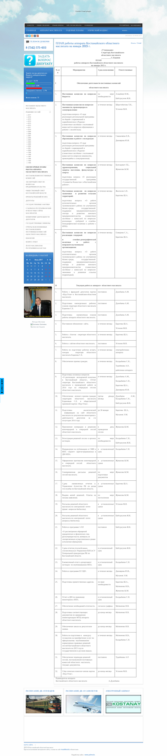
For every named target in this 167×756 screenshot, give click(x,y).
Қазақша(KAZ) (136, 25)
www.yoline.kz (90, 755)
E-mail (139, 43)
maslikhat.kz (65, 749)
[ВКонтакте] (27, 36)
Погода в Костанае (38, 322)
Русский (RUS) (124, 25)
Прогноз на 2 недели (38, 327)
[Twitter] (29, 36)
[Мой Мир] (35, 36)
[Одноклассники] (32, 36)
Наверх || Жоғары (8, 4)
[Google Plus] (37, 36)
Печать (133, 43)
